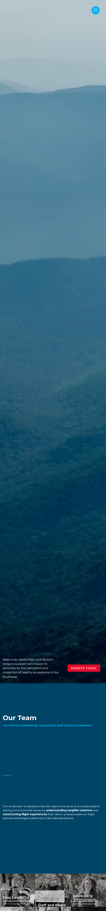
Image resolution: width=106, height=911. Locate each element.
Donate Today (84, 668)
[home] (38, 7)
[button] (96, 10)
